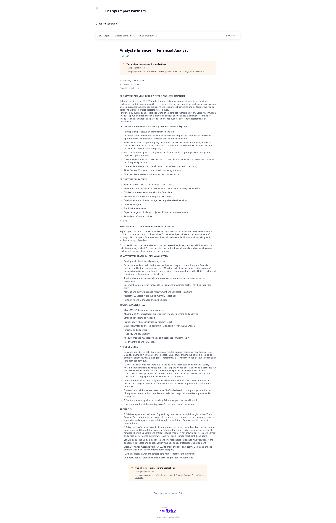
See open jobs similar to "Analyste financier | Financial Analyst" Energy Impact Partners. (165, 71)
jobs (105, 35)
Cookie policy (174, 517)
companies (124, 35)
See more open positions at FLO (168, 493)
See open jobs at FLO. (136, 68)
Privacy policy (162, 517)
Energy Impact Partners (125, 11)
